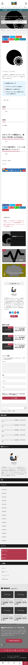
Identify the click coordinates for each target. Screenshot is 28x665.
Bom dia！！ (18, 656)
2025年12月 (4, 489)
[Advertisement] (14, 187)
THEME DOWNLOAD (14, 640)
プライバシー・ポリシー (17, 7)
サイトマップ (8, 7)
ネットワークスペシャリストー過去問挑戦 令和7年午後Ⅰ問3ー (14, 430)
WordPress (23, 657)
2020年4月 (4, 529)
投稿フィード (4, 571)
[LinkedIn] (22, 39)
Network (21, 21)
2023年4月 (4, 500)
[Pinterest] (5, 42)
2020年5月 (4, 526)
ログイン (3, 568)
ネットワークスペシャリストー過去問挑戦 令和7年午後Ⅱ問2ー (14, 421)
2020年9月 (4, 511)
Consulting (5, 550)
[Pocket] (11, 39)
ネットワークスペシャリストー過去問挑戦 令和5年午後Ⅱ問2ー (20, 346)
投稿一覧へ (13, 316)
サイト (3, 386)
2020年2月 (4, 537)
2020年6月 (4, 522)
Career (8, 30)
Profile (2, 7)
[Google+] (19, 37)
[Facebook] (5, 37)
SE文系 (4, 558)
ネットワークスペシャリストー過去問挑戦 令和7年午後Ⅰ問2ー (20, 337)
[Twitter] (12, 37)
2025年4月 (4, 493)
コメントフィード (5, 575)
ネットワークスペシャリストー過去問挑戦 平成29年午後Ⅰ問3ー (20, 329)
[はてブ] (5, 39)
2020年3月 (4, 533)
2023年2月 (4, 504)
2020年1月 (4, 540)
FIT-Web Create (12, 657)
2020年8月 (4, 515)
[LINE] (16, 39)
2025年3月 (4, 497)
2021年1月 (4, 507)
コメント (4, 361)
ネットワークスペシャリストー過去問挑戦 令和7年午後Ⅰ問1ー (14, 440)
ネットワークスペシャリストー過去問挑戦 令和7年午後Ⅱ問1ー (14, 425)
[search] (25, 408)
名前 (3, 375)
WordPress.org (5, 579)
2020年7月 (4, 518)
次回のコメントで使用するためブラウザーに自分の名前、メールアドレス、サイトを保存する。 (14, 394)
